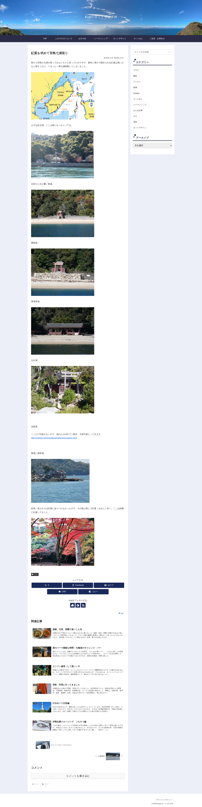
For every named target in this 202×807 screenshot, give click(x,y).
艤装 (135, 76)
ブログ (36, 574)
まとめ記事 (138, 110)
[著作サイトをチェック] (72, 605)
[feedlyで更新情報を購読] (78, 605)
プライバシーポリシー (164, 800)
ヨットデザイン (139, 128)
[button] (93, 591)
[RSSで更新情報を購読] (83, 605)
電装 (135, 122)
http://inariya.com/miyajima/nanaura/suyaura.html (54, 438)
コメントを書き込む (78, 775)
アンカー (137, 82)
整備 (135, 87)
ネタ (135, 116)
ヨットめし (138, 99)
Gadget (136, 93)
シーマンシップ (139, 105)
